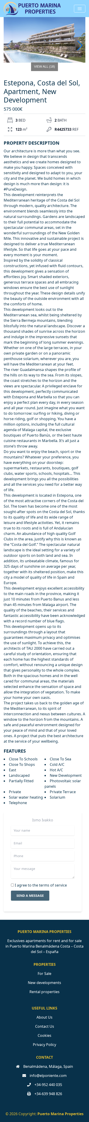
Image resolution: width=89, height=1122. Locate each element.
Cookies (44, 1035)
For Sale (44, 973)
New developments (44, 982)
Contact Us (44, 1026)
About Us (44, 1017)
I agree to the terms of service (41, 885)
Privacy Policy (44, 1044)
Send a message (30, 895)
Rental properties (44, 991)
